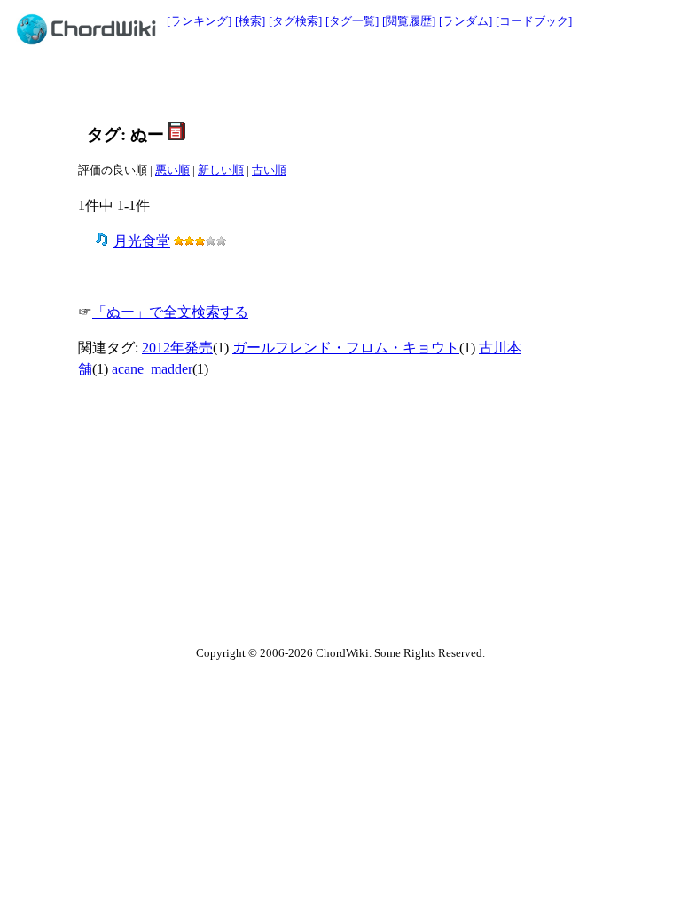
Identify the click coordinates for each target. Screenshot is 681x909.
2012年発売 (177, 347)
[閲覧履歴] (408, 21)
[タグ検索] (295, 21)
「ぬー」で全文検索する (170, 312)
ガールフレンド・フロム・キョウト (345, 347)
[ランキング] (199, 21)
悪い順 (172, 170)
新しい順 (221, 170)
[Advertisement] (300, 86)
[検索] (250, 21)
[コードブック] (534, 21)
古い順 (269, 170)
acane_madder (152, 368)
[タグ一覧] (352, 21)
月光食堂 (142, 241)
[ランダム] (465, 21)
